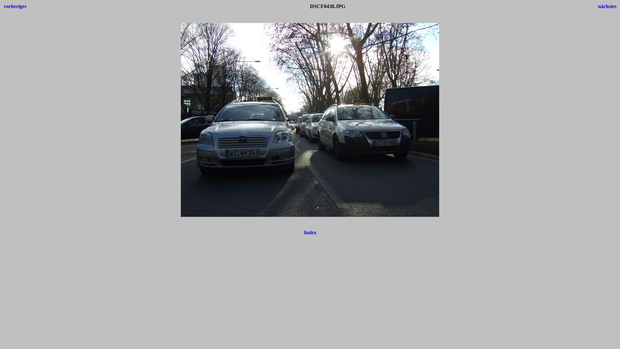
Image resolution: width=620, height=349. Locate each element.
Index (310, 232)
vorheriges (15, 6)
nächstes (607, 6)
